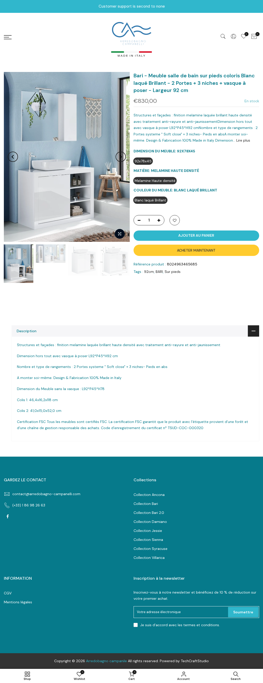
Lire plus (242, 140)
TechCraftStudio (195, 661)
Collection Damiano (150, 521)
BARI (159, 271)
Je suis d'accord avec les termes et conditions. (180, 625)
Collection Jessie (148, 530)
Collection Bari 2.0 (149, 512)
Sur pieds (173, 271)
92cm (149, 271)
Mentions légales (18, 602)
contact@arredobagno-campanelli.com (46, 494)
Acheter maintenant (196, 250)
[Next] (121, 157)
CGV (8, 593)
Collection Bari (146, 503)
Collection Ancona (149, 494)
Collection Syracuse (150, 548)
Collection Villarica (149, 557)
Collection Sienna (148, 539)
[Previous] (13, 157)
